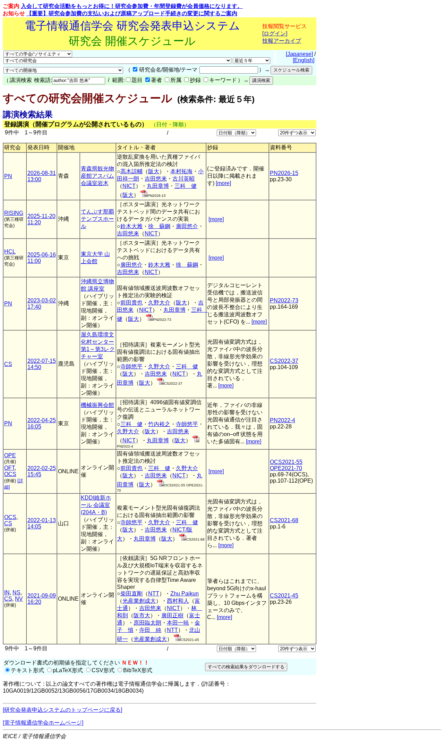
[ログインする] (143, 195)
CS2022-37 (284, 361)
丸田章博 (158, 186)
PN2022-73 (284, 300)
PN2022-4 (282, 420)
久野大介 (159, 303)
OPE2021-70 (286, 468)
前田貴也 (131, 303)
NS (16, 592)
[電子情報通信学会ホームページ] (43, 723)
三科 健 (185, 186)
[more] (223, 183)
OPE (10, 455)
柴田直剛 (131, 593)
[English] (303, 60)
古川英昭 (183, 179)
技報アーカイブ (281, 41)
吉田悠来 (156, 179)
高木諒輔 (131, 171)
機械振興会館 (97, 405)
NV (19, 599)
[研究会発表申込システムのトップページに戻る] (62, 710)
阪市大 (142, 615)
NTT (153, 593)
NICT (129, 186)
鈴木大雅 (131, 226)
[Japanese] (299, 54)
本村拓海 (181, 171)
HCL (10, 251)
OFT (9, 468)
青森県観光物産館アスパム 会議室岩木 (97, 176)
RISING (13, 213)
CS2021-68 (284, 520)
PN (8, 176)
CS (8, 364)
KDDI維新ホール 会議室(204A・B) (96, 505)
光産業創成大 (139, 601)
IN (7, 592)
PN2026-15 (284, 173)
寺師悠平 (131, 366)
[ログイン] (274, 33)
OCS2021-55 (286, 462)
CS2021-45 (284, 596)
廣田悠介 (187, 226)
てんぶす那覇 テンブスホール (97, 219)
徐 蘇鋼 (159, 226)
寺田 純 (150, 630)
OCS (10, 474)
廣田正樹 (172, 615)
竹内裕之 (159, 424)
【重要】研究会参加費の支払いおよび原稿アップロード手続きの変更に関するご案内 (131, 13)
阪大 (153, 171)
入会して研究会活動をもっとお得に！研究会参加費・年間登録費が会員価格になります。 (132, 6)
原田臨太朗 (147, 623)
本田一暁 (178, 623)
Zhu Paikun (184, 593)
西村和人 (178, 601)
